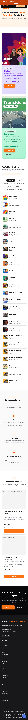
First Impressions (10, 189)
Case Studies (5, 672)
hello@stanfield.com (6, 629)
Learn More (8, 90)
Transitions (6, 183)
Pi (8, 635)
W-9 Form (4, 705)
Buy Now (14, 531)
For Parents (4, 663)
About (3, 684)
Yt (5, 635)
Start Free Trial (20, 5)
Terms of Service (5, 689)
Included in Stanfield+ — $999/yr (12, 174)
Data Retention (5, 693)
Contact (3, 686)
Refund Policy (5, 698)
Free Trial (4, 677)
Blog (3, 668)
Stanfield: (7, 6)
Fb (3, 635)
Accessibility (4, 702)
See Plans (16, 3)
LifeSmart (10, 186)
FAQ (3, 670)
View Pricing (20, 607)
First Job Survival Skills (18, 183)
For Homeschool (5, 666)
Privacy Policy (5, 691)
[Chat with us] (24, 716)
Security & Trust (5, 695)
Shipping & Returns (6, 700)
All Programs (11, 180)
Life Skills (20, 189)
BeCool (18, 186)
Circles (19, 180)
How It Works (5, 675)
